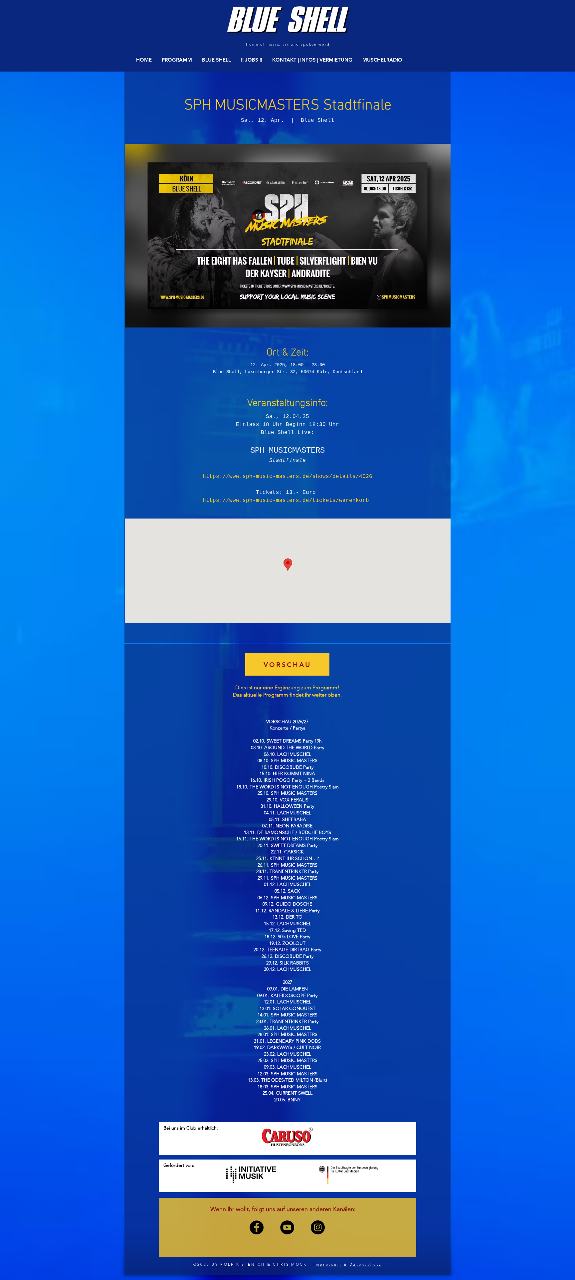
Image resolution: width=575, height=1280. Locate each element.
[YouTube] (287, 1227)
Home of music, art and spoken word (287, 44)
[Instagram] (318, 1227)
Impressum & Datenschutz (347, 1264)
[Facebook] (257, 1227)
